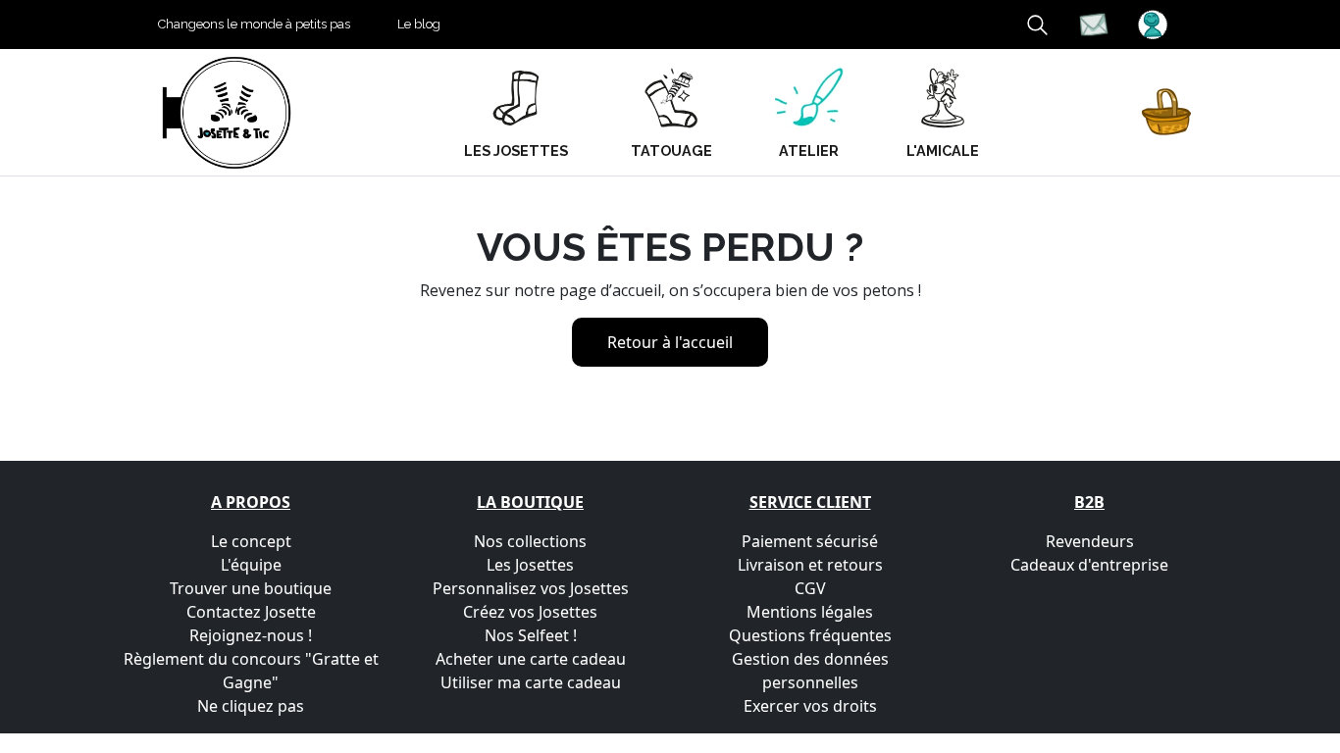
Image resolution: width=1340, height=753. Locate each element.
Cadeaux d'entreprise (1089, 565)
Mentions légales (810, 612)
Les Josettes (530, 565)
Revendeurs (1090, 541)
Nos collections (530, 541)
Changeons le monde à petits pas (254, 24)
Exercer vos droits (810, 706)
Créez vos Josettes (530, 612)
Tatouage (671, 150)
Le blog (418, 24)
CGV (810, 588)
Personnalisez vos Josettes (531, 588)
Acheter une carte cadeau (531, 659)
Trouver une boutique (251, 588)
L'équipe (251, 565)
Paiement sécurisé (810, 541)
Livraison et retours (810, 565)
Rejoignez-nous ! (250, 635)
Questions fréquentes (810, 635)
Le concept (251, 541)
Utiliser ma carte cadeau (530, 682)
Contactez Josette (251, 612)
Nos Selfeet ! (531, 635)
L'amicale (942, 150)
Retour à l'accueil (670, 342)
